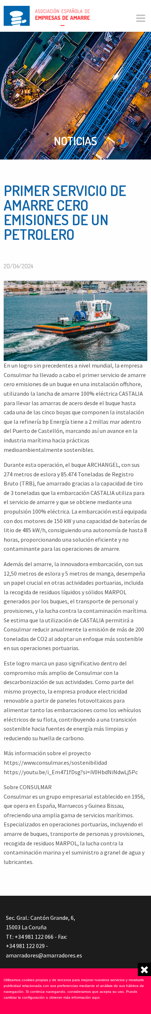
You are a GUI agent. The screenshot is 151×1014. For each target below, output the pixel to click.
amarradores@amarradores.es (44, 955)
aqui (95, 997)
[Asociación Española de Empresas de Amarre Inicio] (47, 15)
